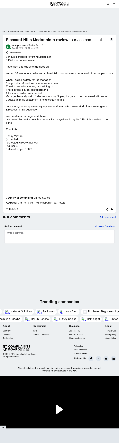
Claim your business (77, 338)
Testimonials (8, 338)
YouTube (106, 358)
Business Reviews (81, 353)
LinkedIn (113, 358)
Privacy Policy (110, 334)
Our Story (6, 331)
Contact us (7, 334)
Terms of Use (110, 331)
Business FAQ (74, 331)
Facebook (90, 358)
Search (108, 4)
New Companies (80, 350)
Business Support (76, 334)
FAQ (35, 331)
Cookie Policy (110, 338)
